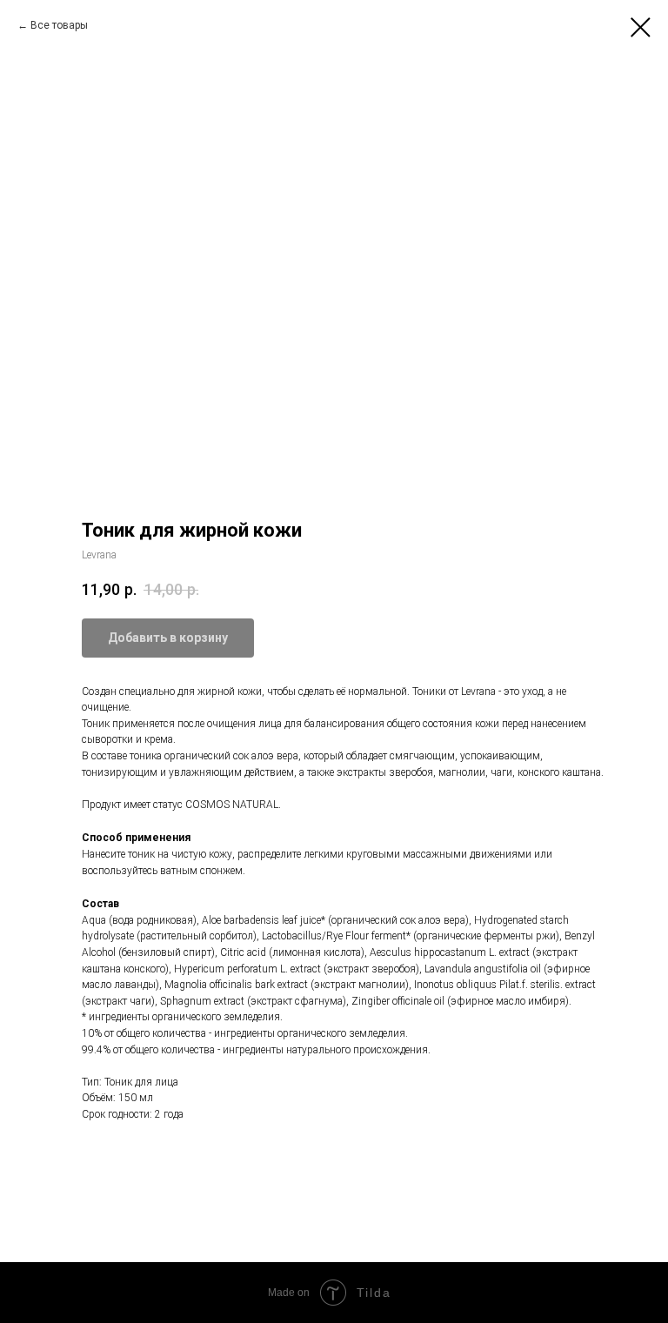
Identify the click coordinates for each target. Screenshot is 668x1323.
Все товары (59, 25)
